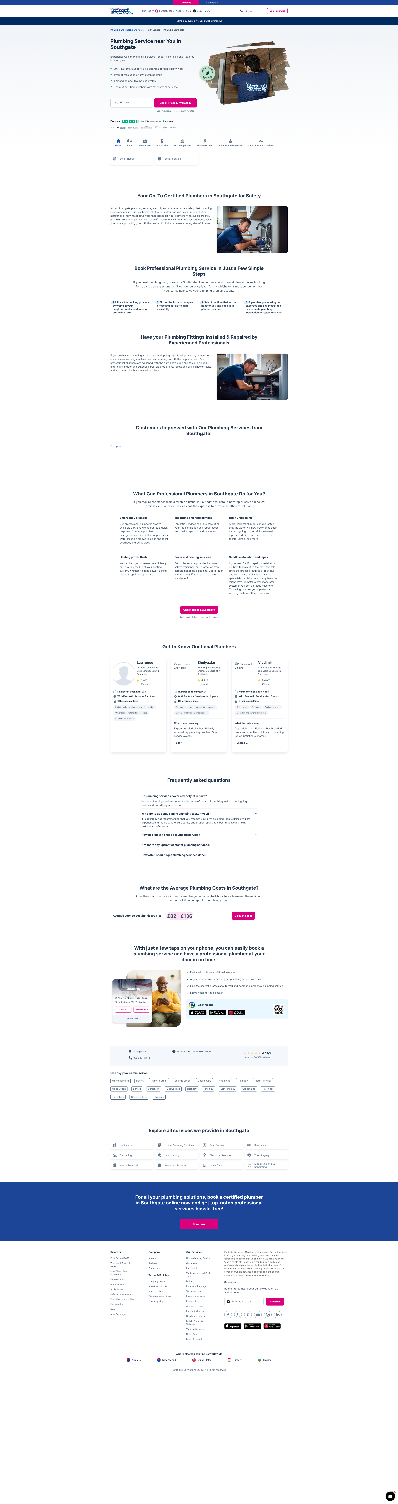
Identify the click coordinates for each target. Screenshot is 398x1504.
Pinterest (248, 1314)
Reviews (152, 1263)
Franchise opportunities (122, 1299)
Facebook (228, 1314)
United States (204, 1360)
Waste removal (193, 1291)
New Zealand (169, 1360)
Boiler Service (173, 158)
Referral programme (120, 1294)
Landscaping (172, 1155)
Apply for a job (183, 10)
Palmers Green (159, 1080)
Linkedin (278, 1314)
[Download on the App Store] (197, 1012)
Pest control (192, 1301)
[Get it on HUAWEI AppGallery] (236, 1012)
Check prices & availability (199, 609)
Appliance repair (194, 1306)
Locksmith (126, 1145)
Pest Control (217, 1145)
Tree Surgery (261, 1155)
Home (118, 145)
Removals (260, 1145)
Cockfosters (204, 1080)
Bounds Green (182, 1080)
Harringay (268, 1088)
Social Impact (117, 1289)
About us (152, 1258)
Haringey (243, 1080)
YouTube (258, 1314)
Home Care (192, 1334)
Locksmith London (195, 1311)
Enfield (137, 1088)
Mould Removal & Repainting (264, 1165)
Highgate (159, 1097)
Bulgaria (267, 1360)
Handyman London (196, 1316)
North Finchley (263, 1080)
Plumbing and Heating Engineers (127, 29)
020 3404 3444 (141, 1057)
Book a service (277, 10)
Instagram (268, 1314)
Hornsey (192, 1088)
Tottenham (118, 1097)
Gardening (126, 1155)
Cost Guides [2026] (120, 1258)
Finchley (208, 1088)
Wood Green (119, 1088)
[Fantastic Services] (121, 10)
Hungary (237, 1360)
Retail (130, 145)
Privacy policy (155, 1291)
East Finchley (227, 1088)
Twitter (238, 1314)
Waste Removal (129, 1165)
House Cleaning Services (179, 1145)
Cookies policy (155, 1301)
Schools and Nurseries (230, 145)
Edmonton (153, 1088)
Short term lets (205, 145)
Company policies (157, 1281)
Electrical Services (220, 1155)
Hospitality (162, 145)
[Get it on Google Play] (217, 1012)
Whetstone (224, 1080)
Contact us (154, 1268)
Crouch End (248, 1088)
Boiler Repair (127, 158)
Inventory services (195, 1296)
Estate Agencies (182, 145)
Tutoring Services (195, 1329)
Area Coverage (118, 1314)
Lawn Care (216, 1165)
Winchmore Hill (120, 1080)
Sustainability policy (158, 1286)
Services (146, 10)
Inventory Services (175, 1165)
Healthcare (144, 145)
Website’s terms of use (159, 1296)
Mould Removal (194, 1339)
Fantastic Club (166, 10)
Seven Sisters (139, 1097)
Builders (190, 1281)
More (207, 10)
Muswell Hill (173, 1088)
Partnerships (116, 1304)
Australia (136, 1360)
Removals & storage (196, 1286)
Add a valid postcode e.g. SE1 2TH (128, 119)
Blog (112, 1309)
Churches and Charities (261, 145)
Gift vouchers (117, 1284)
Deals (199, 10)
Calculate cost (243, 915)
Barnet (139, 1080)
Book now (199, 1224)
